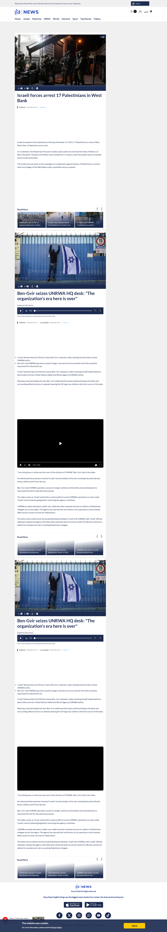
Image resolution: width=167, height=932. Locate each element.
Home (18, 18)
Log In (138, 3)
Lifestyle (66, 18)
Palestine (36, 18)
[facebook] (59, 915)
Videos (97, 18)
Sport (75, 18)
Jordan (26, 18)
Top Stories (85, 18)
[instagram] (79, 915)
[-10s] (94, 311)
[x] (69, 915)
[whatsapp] (89, 915)
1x (26, 311)
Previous (102, 209)
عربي (146, 11)
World (56, 18)
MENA (47, 18)
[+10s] (100, 311)
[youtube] (98, 915)
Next (97, 209)
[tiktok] (108, 915)
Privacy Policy (56, 927)
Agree (134, 925)
